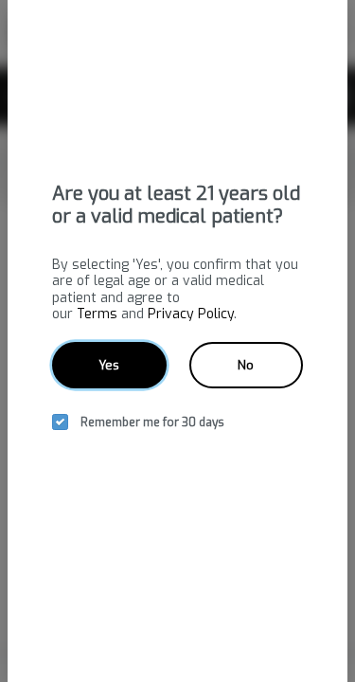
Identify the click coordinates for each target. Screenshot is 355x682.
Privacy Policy (191, 314)
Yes (108, 365)
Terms (97, 314)
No (246, 365)
